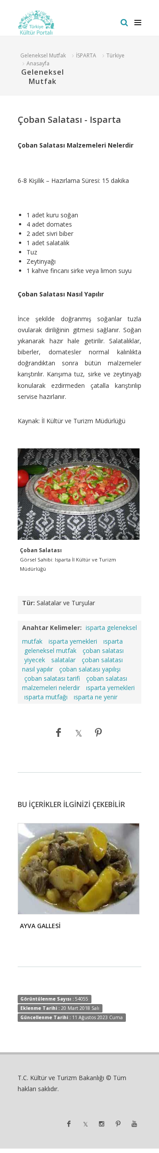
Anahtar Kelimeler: (52, 627)
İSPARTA (86, 55)
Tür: (28, 603)
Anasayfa (37, 63)
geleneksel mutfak (50, 650)
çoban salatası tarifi (52, 678)
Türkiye (115, 55)
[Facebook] (59, 732)
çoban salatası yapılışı (90, 669)
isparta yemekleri (73, 641)
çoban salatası (103, 650)
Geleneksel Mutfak (43, 55)
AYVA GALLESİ (40, 926)
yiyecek (34, 660)
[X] (78, 732)
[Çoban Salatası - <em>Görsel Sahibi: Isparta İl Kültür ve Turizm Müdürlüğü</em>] (78, 494)
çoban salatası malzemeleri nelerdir (74, 683)
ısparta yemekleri (110, 687)
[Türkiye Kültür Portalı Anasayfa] (36, 22)
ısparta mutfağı (46, 697)
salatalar (63, 660)
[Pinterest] (98, 732)
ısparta (113, 641)
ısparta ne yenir (95, 697)
